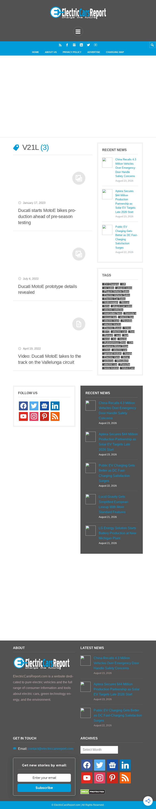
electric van (120, 350)
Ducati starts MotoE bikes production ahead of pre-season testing (47, 216)
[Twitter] (88, 44)
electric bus (127, 317)
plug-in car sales (122, 306)
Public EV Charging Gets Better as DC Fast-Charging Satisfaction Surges (126, 237)
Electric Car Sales (115, 298)
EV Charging (111, 284)
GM (131, 342)
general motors (113, 353)
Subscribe (44, 788)
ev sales (109, 287)
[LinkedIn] (81, 44)
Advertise (93, 52)
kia (114, 339)
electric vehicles (113, 309)
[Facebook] (67, 44)
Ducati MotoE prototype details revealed (47, 289)
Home (35, 52)
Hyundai (127, 320)
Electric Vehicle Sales (117, 295)
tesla (107, 339)
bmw (107, 306)
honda (128, 353)
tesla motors (111, 368)
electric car (110, 364)
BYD (107, 331)
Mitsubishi (123, 360)
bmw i (126, 357)
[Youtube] (95, 44)
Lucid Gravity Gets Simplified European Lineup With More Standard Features (113, 504)
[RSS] (60, 44)
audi (118, 335)
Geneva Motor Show (116, 346)
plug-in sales (124, 287)
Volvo (128, 328)
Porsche (125, 364)
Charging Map (115, 52)
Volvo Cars (128, 368)
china (107, 350)
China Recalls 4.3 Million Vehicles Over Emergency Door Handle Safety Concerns (125, 168)
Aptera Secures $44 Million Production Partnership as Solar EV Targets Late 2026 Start (125, 201)
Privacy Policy (72, 52)
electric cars (120, 331)
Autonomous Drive (115, 342)
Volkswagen (111, 302)
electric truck (111, 320)
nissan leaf (110, 317)
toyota (123, 339)
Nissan (125, 302)
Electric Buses (112, 328)
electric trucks (112, 324)
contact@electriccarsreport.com (50, 748)
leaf (126, 335)
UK (124, 284)
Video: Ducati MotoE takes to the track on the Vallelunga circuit (49, 359)
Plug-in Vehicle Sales (116, 291)
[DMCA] (92, 793)
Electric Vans (112, 357)
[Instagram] (74, 44)
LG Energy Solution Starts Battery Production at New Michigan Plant (117, 533)
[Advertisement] (80, 100)
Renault (108, 335)
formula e (130, 313)
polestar (109, 360)
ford (132, 331)
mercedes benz (113, 313)
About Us (51, 52)
